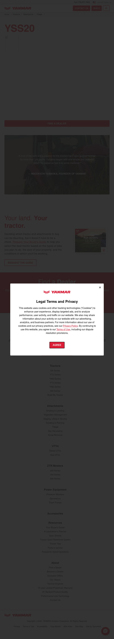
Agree (57, 345)
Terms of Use (63, 329)
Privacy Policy (70, 325)
